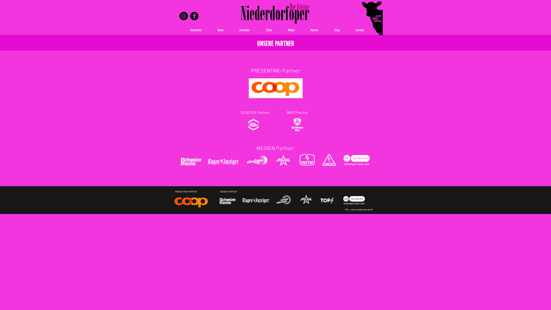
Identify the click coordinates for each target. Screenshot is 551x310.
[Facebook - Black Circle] (194, 16)
